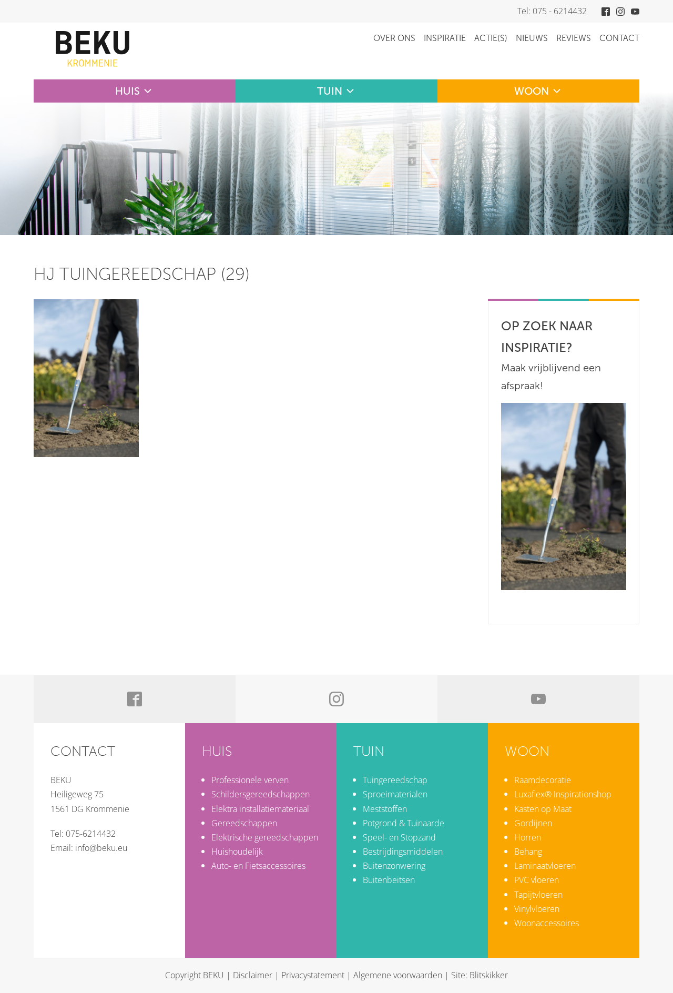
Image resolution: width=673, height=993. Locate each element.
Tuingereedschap (395, 780)
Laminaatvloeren (545, 865)
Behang (528, 851)
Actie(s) (490, 38)
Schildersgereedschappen (260, 794)
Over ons (394, 38)
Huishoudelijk (237, 851)
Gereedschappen (244, 823)
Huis (127, 91)
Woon (531, 91)
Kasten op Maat (543, 809)
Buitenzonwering (394, 865)
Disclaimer (252, 975)
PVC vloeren (536, 880)
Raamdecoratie (542, 780)
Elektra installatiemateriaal (260, 809)
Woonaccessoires (546, 923)
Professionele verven (250, 780)
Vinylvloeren (536, 909)
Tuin (329, 91)
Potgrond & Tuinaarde (403, 823)
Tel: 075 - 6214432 (552, 11)
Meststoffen (385, 809)
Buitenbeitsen (389, 880)
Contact (619, 38)
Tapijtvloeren (538, 894)
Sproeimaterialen (395, 794)
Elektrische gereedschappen (264, 837)
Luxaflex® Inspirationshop (562, 794)
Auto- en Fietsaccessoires (258, 865)
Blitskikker (489, 975)
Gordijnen (533, 823)
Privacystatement (312, 975)
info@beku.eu (101, 848)
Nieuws (532, 38)
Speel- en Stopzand (399, 837)
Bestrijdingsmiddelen (403, 851)
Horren (527, 837)
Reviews (573, 38)
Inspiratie (445, 38)
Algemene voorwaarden (397, 975)
